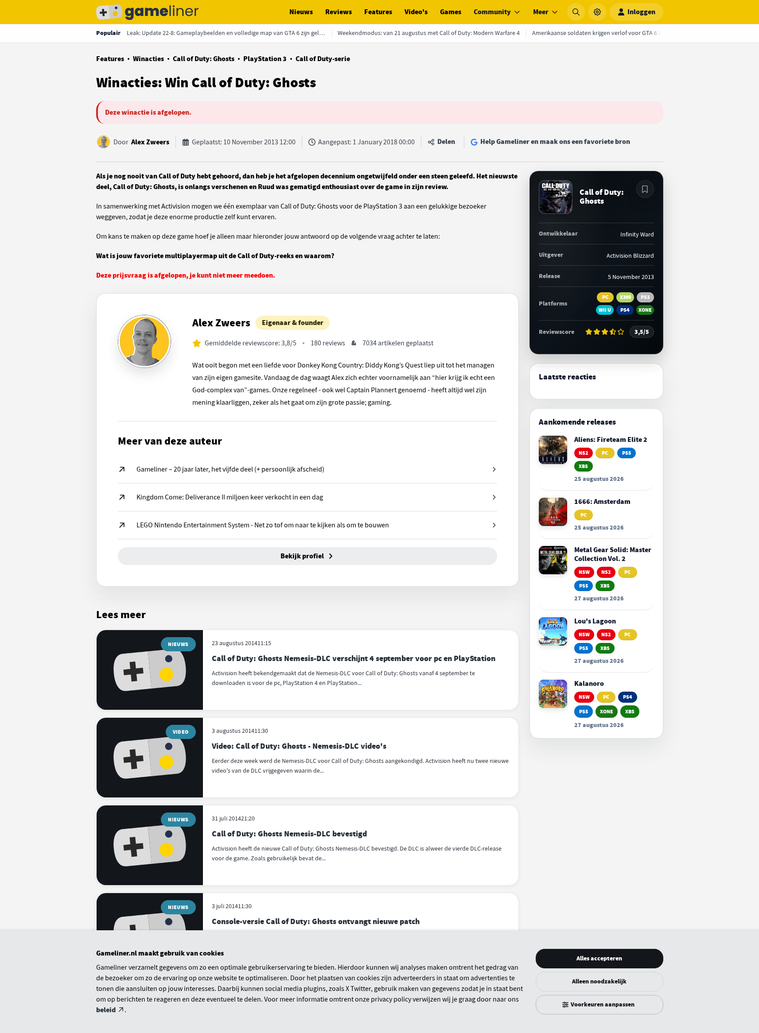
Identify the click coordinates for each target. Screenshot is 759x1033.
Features (378, 12)
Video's (416, 12)
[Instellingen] (597, 12)
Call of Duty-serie (323, 59)
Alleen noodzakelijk (599, 981)
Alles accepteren (599, 958)
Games (450, 12)
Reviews (338, 12)
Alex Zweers (150, 142)
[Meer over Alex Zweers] (144, 341)
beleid (106, 1010)
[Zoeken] (576, 12)
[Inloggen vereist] (645, 189)
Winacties (148, 59)
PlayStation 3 (265, 59)
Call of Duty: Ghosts (203, 59)
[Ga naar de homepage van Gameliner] (147, 12)
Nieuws (301, 12)
